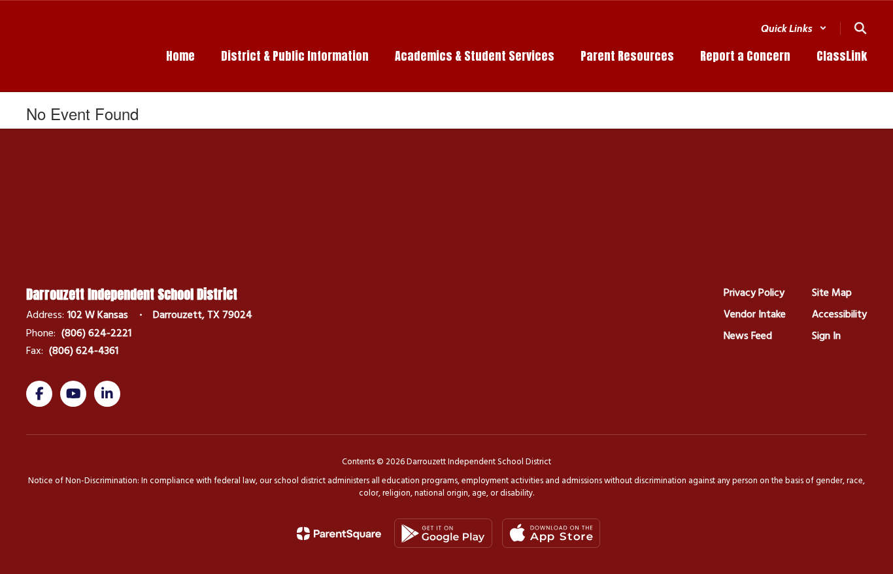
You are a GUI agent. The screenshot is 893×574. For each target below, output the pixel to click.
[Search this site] (860, 28)
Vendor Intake (755, 314)
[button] (794, 28)
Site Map (832, 292)
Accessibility (839, 314)
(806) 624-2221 (96, 333)
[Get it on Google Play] (443, 533)
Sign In (826, 335)
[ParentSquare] (339, 533)
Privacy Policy (754, 292)
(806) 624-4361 (83, 350)
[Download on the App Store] (551, 533)
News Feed (748, 335)
